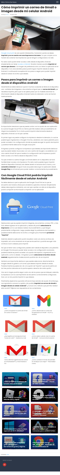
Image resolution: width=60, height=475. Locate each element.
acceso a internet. (24, 64)
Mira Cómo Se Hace (8, 2)
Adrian (7, 14)
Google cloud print (7, 53)
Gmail (7, 454)
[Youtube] (4, 464)
